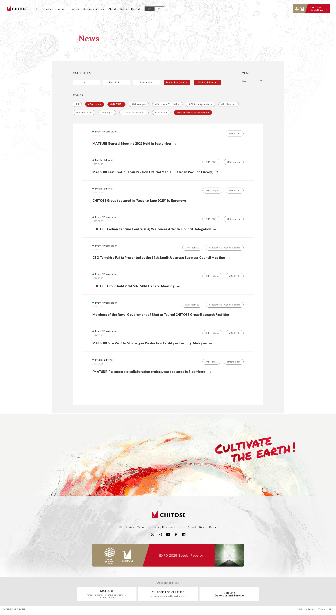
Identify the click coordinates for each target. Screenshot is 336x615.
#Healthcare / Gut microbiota (193, 112)
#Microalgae (139, 104)
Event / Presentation (177, 82)
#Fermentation (84, 112)
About (112, 9)
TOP (38, 9)
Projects (74, 9)
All (77, 104)
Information (146, 82)
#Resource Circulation (167, 104)
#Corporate (94, 104)
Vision (49, 9)
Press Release (116, 82)
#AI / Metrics (228, 104)
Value (61, 9)
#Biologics (107, 112)
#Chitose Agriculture (200, 104)
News (123, 9)
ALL (86, 82)
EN (149, 8)
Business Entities (93, 9)
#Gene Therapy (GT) (133, 112)
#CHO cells (161, 112)
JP (159, 8)
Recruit (135, 9)
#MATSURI (116, 104)
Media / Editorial (207, 82)
